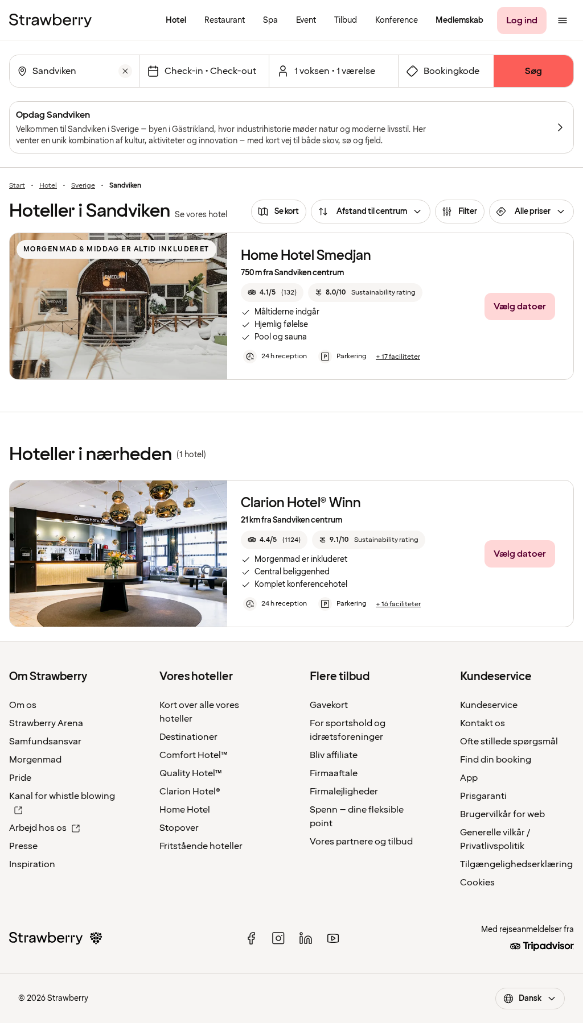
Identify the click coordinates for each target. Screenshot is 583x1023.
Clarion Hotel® (189, 791)
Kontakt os (482, 723)
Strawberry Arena (46, 723)
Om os (22, 705)
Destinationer (188, 737)
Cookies (477, 882)
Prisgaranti (483, 796)
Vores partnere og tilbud (361, 841)
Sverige (83, 185)
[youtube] (333, 938)
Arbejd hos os (38, 828)
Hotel (48, 185)
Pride (20, 778)
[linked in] (306, 938)
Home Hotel (184, 810)
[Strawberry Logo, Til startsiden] (50, 20)
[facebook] (251, 938)
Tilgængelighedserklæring (516, 864)
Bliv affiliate (334, 755)
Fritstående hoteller (201, 846)
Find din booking (495, 759)
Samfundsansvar (45, 741)
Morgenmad (35, 759)
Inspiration (32, 864)
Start (17, 185)
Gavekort (329, 705)
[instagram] (278, 938)
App (469, 778)
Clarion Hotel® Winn (301, 503)
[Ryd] (125, 71)
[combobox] (73, 71)
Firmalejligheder (344, 791)
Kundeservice (489, 705)
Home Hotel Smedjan (306, 255)
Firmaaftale (334, 773)
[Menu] (562, 20)
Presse (23, 846)
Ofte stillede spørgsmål (509, 741)
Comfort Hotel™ (193, 755)
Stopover (179, 828)
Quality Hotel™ (190, 773)
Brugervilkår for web (502, 814)
